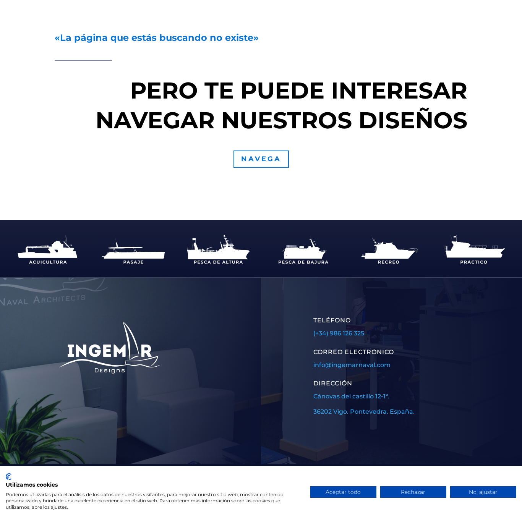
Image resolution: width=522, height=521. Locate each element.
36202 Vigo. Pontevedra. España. (364, 411)
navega (261, 159)
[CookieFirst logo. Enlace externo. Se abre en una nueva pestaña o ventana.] (8, 476)
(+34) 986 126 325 (338, 333)
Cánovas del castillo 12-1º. (351, 396)
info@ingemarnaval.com (352, 365)
